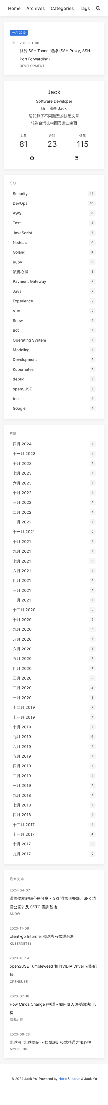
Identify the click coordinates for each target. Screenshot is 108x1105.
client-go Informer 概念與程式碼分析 (42, 936)
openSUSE (19, 981)
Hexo (62, 1079)
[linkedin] (76, 158)
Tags (85, 8)
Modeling (18, 1049)
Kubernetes (21, 943)
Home (14, 8)
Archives (35, 8)
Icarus (75, 1079)
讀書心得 (16, 1020)
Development (32, 66)
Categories (62, 8)
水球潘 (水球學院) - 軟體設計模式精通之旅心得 (50, 1042)
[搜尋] (98, 8)
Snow (15, 914)
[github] (32, 158)
